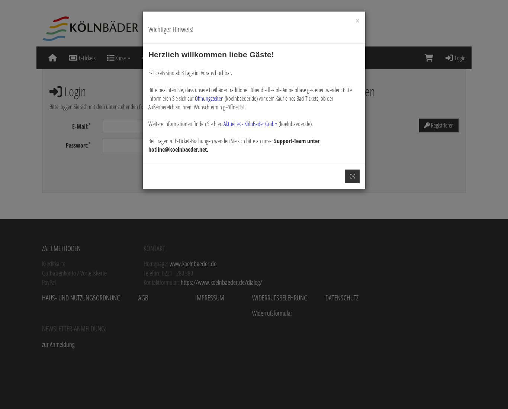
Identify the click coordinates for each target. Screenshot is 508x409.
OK (352, 176)
